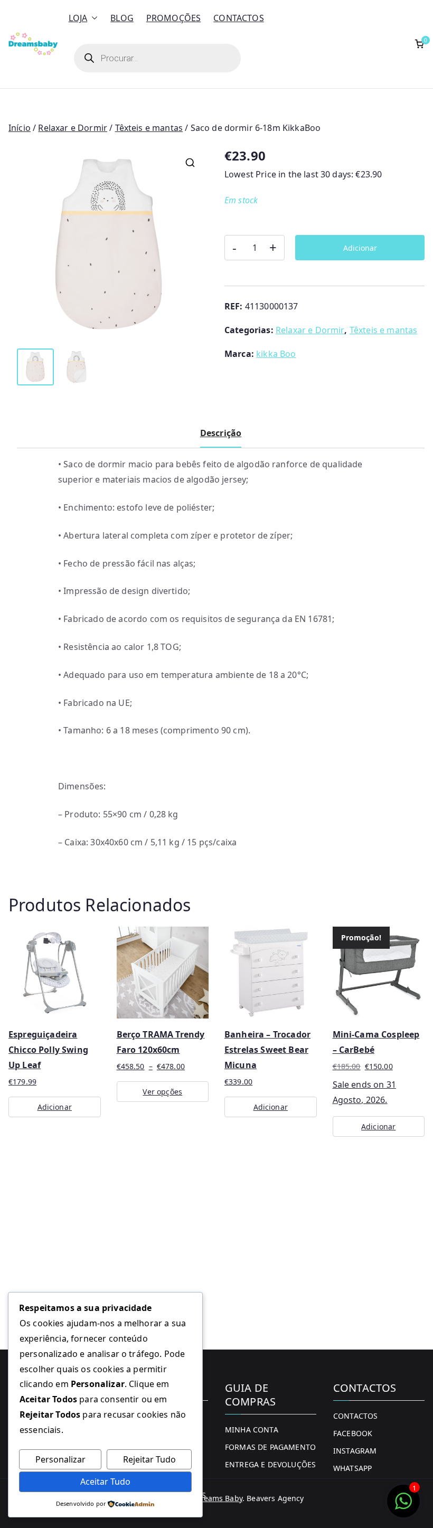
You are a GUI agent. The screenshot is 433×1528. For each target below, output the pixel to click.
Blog (122, 18)
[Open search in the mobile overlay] (157, 58)
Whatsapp (352, 1468)
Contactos (238, 18)
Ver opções (162, 1092)
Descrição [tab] (220, 433)
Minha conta (251, 1430)
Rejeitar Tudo (149, 1459)
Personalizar (60, 1459)
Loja (78, 18)
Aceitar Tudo (105, 1481)
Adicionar (360, 248)
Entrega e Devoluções (270, 1464)
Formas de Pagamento (270, 1447)
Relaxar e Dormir (72, 128)
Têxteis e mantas (149, 128)
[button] (92, 18)
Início (19, 128)
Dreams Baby (218, 1498)
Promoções (173, 18)
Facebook (352, 1433)
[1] (403, 1506)
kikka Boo (276, 354)
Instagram (354, 1451)
